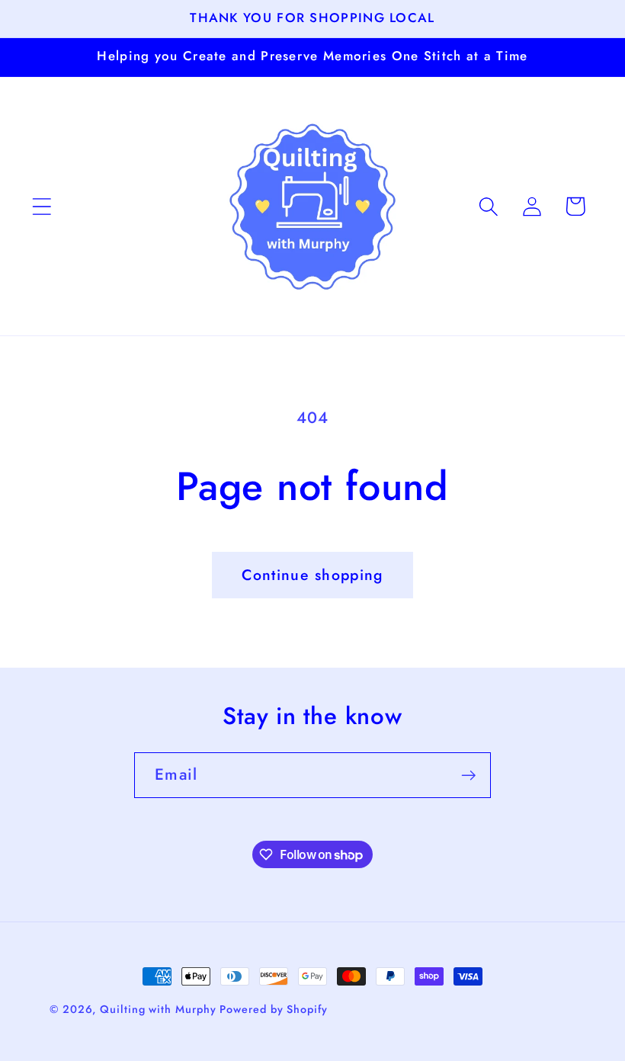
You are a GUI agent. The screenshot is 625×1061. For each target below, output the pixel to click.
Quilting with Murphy (160, 1009)
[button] (41, 206)
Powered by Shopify (273, 1009)
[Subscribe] (468, 775)
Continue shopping (312, 574)
